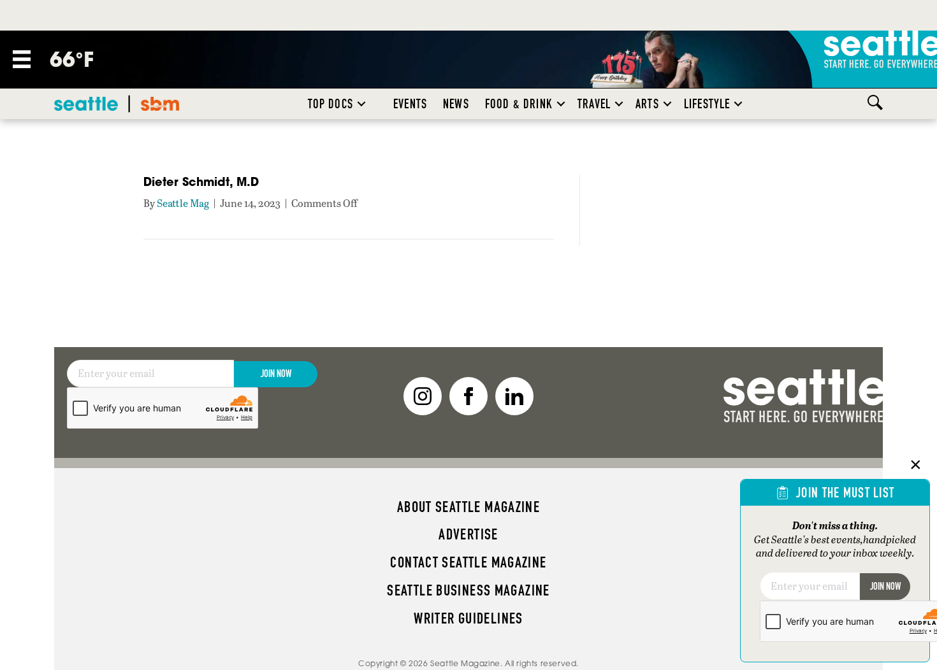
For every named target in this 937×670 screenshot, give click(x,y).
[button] (361, 104)
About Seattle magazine (468, 507)
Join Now (276, 373)
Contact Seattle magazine (468, 562)
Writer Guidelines (468, 618)
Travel (594, 103)
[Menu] (22, 59)
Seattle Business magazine (468, 590)
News (456, 103)
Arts (647, 103)
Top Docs (330, 103)
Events (410, 103)
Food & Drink (519, 103)
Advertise (468, 534)
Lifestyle (707, 103)
